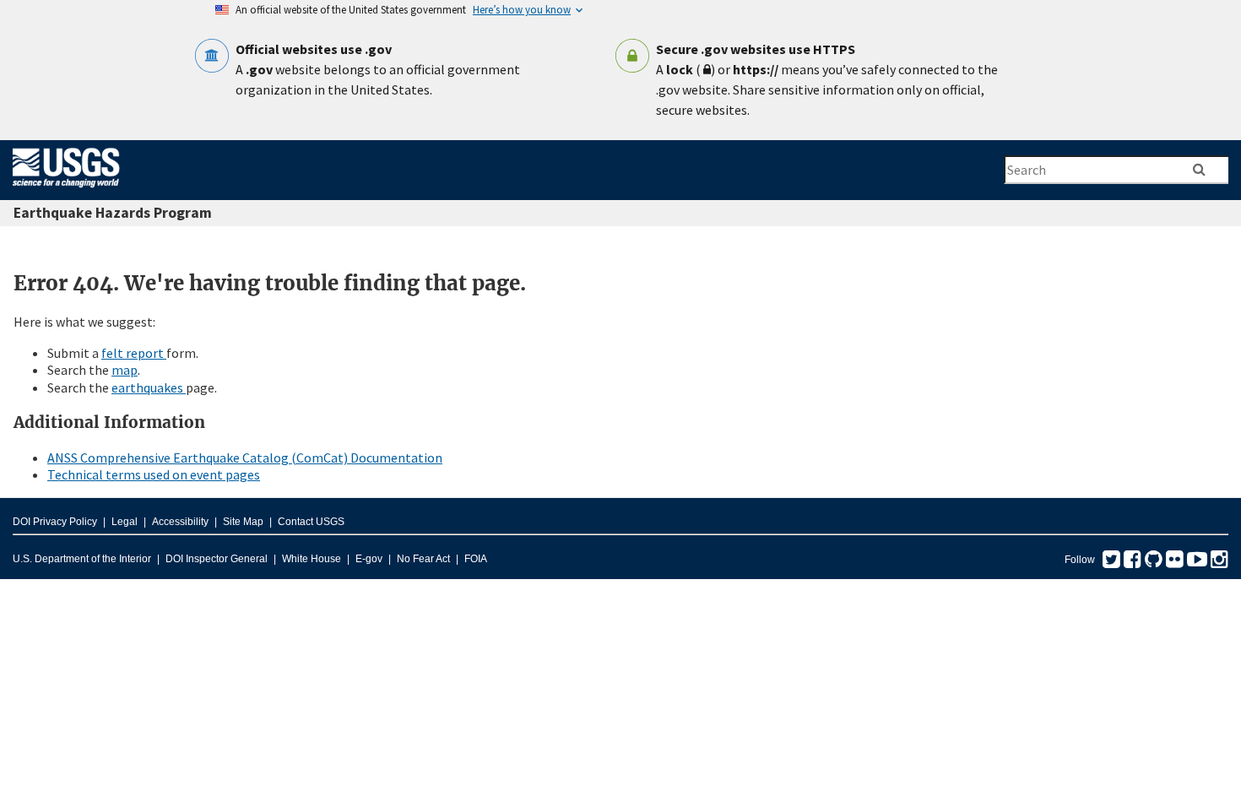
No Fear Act (423, 559)
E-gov (368, 559)
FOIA (475, 559)
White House (311, 559)
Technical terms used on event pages (153, 474)
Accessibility (180, 522)
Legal (124, 522)
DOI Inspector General (216, 559)
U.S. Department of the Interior (82, 559)
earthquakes (148, 387)
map (124, 369)
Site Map (243, 522)
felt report (133, 352)
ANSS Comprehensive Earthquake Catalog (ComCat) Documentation (244, 457)
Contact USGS (311, 522)
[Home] (66, 190)
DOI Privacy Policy (55, 522)
